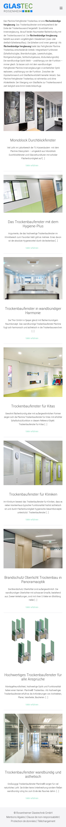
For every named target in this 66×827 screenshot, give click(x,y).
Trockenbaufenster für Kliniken (33, 494)
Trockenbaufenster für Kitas (33, 406)
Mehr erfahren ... (33, 165)
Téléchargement (46, 821)
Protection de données (23, 821)
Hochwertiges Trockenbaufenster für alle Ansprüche (33, 677)
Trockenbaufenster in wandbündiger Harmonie (33, 310)
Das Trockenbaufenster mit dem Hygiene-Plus (33, 224)
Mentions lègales (16, 817)
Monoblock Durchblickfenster (33, 140)
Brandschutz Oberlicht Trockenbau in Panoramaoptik (33, 579)
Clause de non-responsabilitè (43, 817)
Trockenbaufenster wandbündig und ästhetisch (33, 774)
